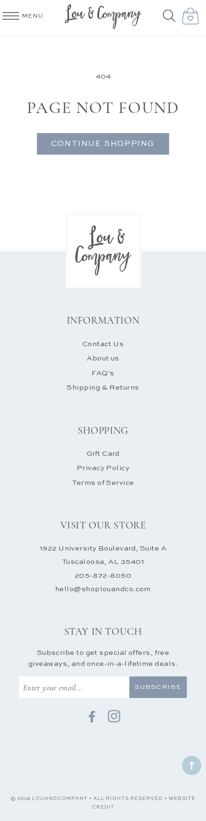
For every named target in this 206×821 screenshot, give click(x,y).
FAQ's (103, 373)
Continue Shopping (103, 144)
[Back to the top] (191, 765)
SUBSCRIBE (158, 687)
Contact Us (103, 344)
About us (103, 358)
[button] (170, 17)
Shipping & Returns (103, 387)
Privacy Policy (103, 468)
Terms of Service (103, 482)
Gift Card (103, 453)
